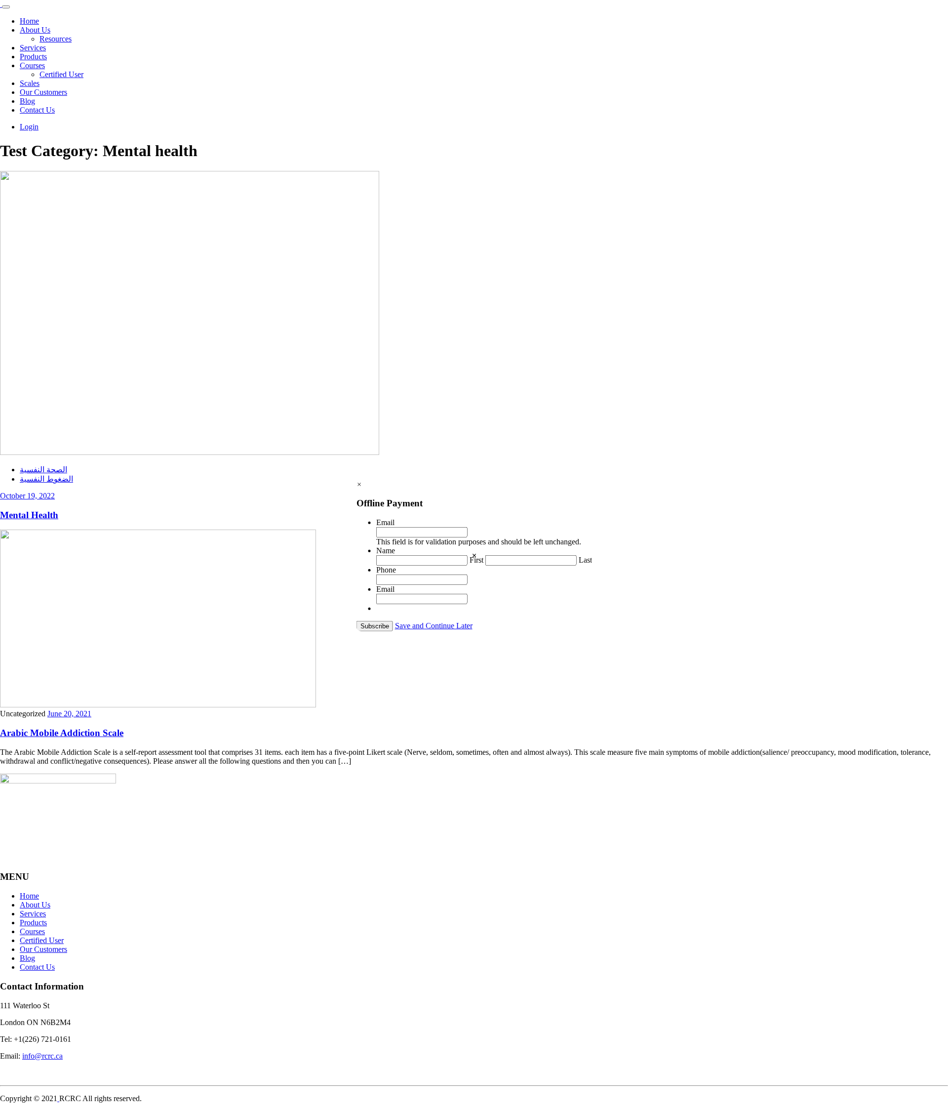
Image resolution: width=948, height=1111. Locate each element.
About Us (35, 30)
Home (29, 21)
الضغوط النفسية (46, 479)
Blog (27, 101)
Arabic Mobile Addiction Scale (61, 733)
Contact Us (37, 110)
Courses (32, 65)
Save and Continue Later (434, 625)
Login (29, 127)
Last (585, 560)
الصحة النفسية (43, 469)
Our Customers (43, 92)
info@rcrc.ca (42, 1056)
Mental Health (29, 515)
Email (385, 522)
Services (33, 47)
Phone (386, 570)
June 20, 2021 (69, 713)
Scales (30, 83)
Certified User (61, 74)
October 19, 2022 (27, 496)
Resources (56, 39)
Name (385, 550)
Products (33, 56)
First (476, 560)
